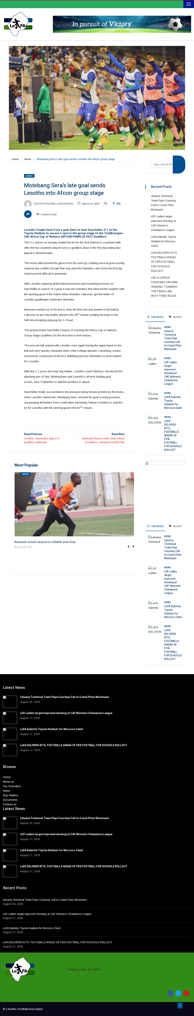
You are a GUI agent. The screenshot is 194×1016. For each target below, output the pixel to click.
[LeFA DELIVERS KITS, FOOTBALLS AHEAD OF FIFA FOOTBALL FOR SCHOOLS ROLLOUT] (10, 750)
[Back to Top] (180, 1006)
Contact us (9, 804)
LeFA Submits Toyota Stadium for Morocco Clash (163, 241)
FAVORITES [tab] (157, 317)
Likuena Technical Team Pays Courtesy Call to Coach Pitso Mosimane (172, 340)
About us (8, 781)
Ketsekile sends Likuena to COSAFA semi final (45, 542)
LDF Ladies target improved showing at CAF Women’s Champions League (172, 373)
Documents (10, 799)
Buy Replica (10, 795)
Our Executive (12, 786)
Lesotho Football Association (53, 203)
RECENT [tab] (177, 317)
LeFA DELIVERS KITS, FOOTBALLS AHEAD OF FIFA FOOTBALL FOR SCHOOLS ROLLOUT (164, 261)
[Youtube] (186, 993)
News (27, 159)
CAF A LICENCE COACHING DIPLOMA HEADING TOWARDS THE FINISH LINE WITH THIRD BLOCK (164, 286)
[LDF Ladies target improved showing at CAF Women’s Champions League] (10, 718)
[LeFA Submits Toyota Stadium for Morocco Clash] (10, 734)
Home (15, 159)
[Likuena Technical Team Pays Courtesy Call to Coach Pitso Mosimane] (10, 702)
